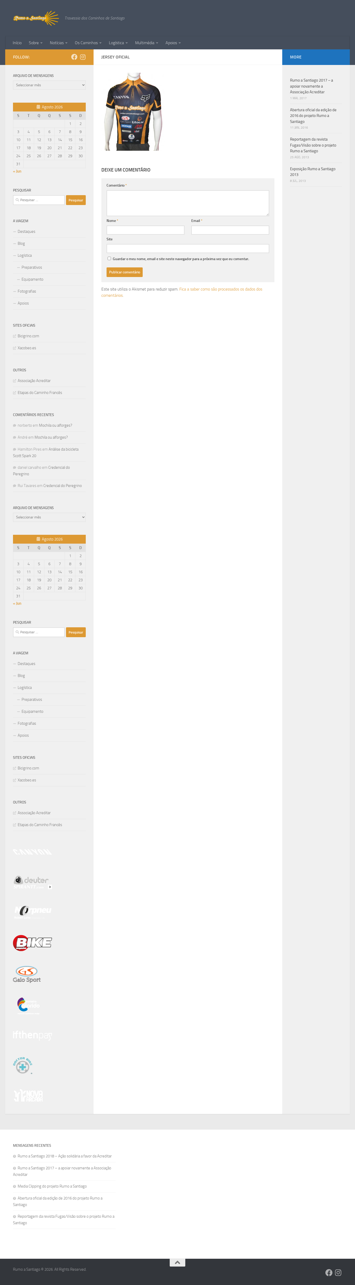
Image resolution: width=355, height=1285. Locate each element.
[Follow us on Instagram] (83, 57)
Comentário (117, 185)
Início (17, 42)
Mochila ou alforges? (55, 425)
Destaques (26, 231)
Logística (116, 42)
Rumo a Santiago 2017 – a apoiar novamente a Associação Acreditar (311, 86)
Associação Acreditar (34, 380)
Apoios (171, 42)
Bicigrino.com (28, 336)
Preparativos (32, 267)
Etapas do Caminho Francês (40, 392)
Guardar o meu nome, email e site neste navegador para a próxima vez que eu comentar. (181, 259)
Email (196, 221)
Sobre (34, 42)
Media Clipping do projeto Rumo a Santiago (52, 1186)
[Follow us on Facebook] (74, 57)
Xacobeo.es (27, 348)
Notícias (57, 42)
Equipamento (32, 279)
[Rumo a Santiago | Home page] (36, 18)
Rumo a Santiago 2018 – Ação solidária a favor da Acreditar (65, 1156)
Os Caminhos (86, 42)
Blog (21, 243)
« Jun (17, 171)
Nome (112, 221)
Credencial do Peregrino (62, 485)
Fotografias (27, 291)
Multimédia (144, 42)
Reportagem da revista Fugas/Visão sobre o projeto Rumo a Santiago (313, 145)
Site (110, 239)
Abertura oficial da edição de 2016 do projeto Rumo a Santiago (313, 116)
